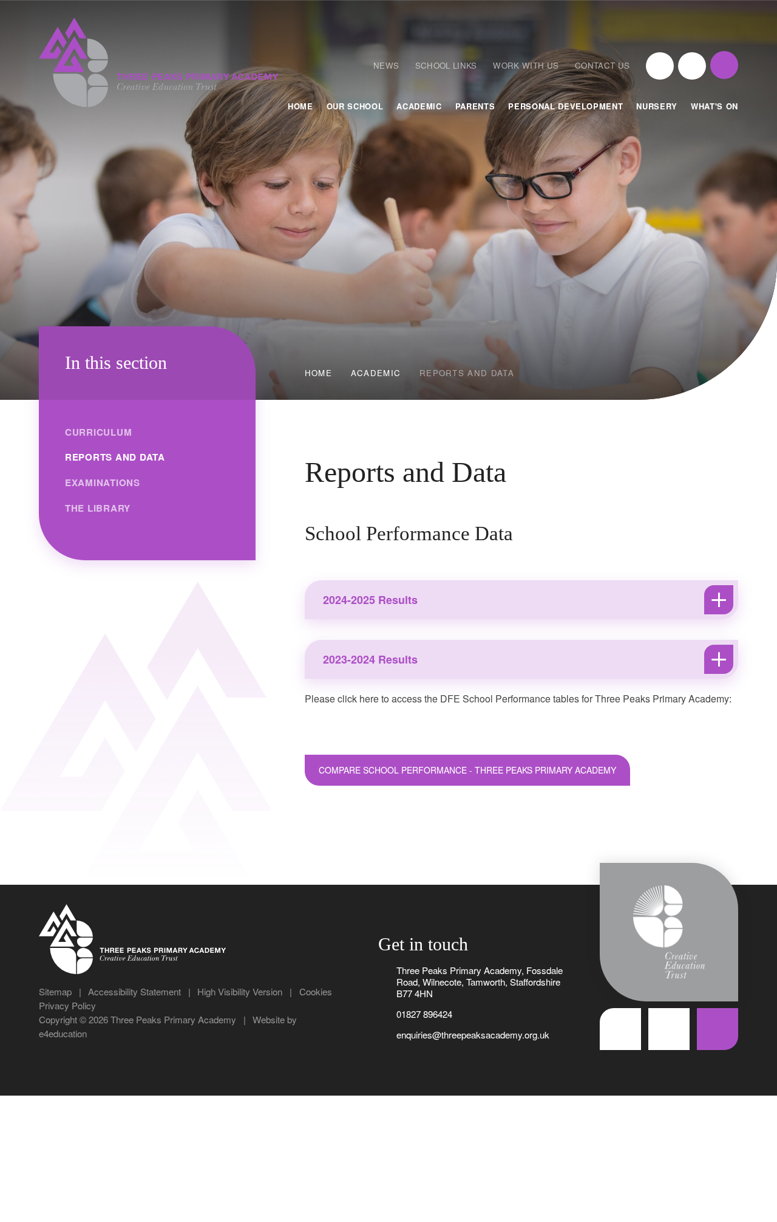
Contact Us (602, 65)
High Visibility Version (239, 991)
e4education (63, 1033)
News (386, 65)
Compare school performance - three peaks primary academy (467, 770)
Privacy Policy (67, 1005)
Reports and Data (466, 373)
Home (318, 373)
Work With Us (525, 65)
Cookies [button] (315, 991)
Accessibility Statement (134, 991)
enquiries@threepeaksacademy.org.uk (472, 1034)
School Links (446, 65)
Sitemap (55, 991)
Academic (376, 373)
